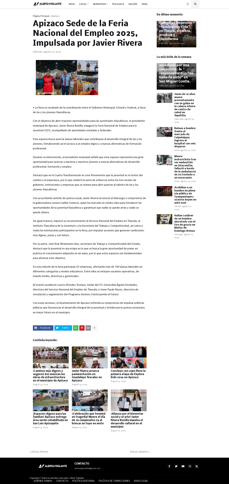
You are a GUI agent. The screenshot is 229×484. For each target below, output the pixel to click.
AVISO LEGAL (141, 481)
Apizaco (55, 16)
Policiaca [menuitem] (118, 4)
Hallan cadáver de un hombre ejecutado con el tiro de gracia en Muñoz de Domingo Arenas (184, 223)
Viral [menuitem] (144, 4)
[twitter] (176, 466)
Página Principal (41, 16)
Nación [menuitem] (133, 4)
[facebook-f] (169, 466)
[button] (187, 4)
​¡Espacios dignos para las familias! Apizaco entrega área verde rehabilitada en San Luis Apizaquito (50, 418)
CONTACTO (62, 481)
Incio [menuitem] (72, 4)
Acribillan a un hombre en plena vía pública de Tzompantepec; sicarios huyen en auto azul (185, 195)
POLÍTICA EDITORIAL (83, 481)
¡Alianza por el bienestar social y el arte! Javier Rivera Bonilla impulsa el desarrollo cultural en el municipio (127, 420)
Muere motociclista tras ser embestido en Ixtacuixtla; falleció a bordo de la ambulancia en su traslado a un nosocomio (185, 167)
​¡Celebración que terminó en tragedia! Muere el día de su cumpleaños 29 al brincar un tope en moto (89, 418)
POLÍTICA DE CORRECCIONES (114, 481)
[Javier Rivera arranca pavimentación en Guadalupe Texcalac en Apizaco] (90, 357)
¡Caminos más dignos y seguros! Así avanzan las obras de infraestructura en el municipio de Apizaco (50, 376)
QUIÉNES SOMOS (43, 481)
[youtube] (183, 466)
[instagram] (190, 466)
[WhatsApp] (75, 328)
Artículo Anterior (39, 452)
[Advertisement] (176, 296)
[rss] (196, 466)
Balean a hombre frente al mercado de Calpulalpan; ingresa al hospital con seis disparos (185, 137)
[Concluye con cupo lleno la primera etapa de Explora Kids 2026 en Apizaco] (129, 357)
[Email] (88, 328)
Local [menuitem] (83, 4)
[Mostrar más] (94, 328)
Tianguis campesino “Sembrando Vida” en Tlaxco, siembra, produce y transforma (175, 31)
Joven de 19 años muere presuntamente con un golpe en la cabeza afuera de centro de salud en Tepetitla (184, 105)
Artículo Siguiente (139, 452)
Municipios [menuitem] (99, 4)
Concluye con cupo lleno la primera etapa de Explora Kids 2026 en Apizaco (128, 374)
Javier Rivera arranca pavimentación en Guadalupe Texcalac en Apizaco (87, 376)
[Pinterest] (82, 328)
